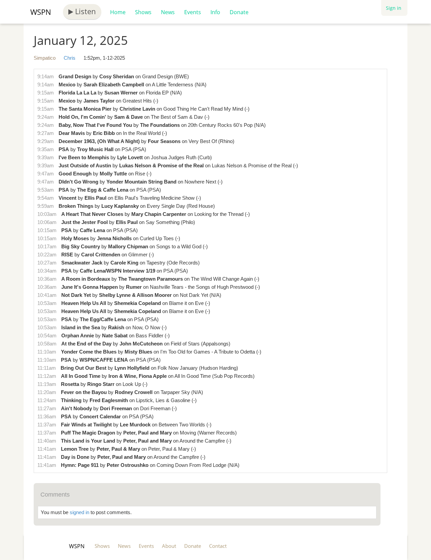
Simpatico (45, 58)
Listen (84, 11)
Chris (69, 58)
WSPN (40, 12)
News (168, 12)
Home (118, 12)
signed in (79, 512)
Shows (143, 12)
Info (215, 12)
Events (192, 12)
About (169, 545)
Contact (218, 545)
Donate (239, 12)
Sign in (393, 8)
